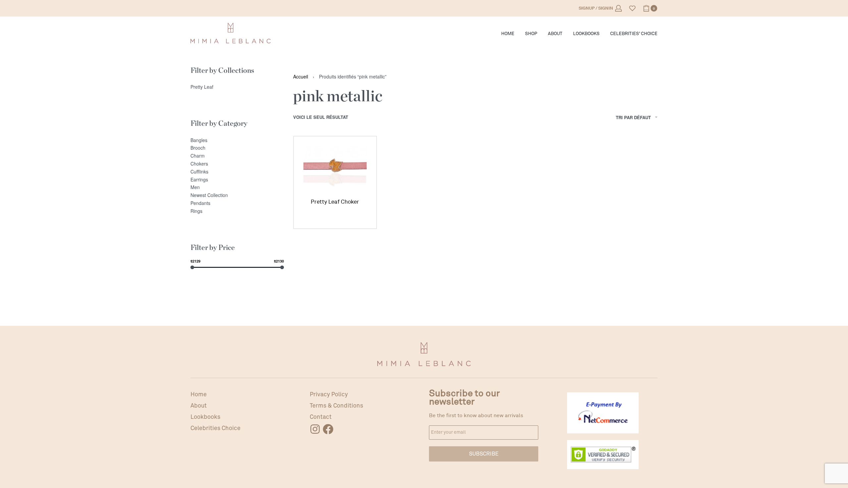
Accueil (300, 76)
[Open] (632, 8)
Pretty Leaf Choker (335, 201)
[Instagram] (315, 429)
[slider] (192, 267)
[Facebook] (328, 429)
